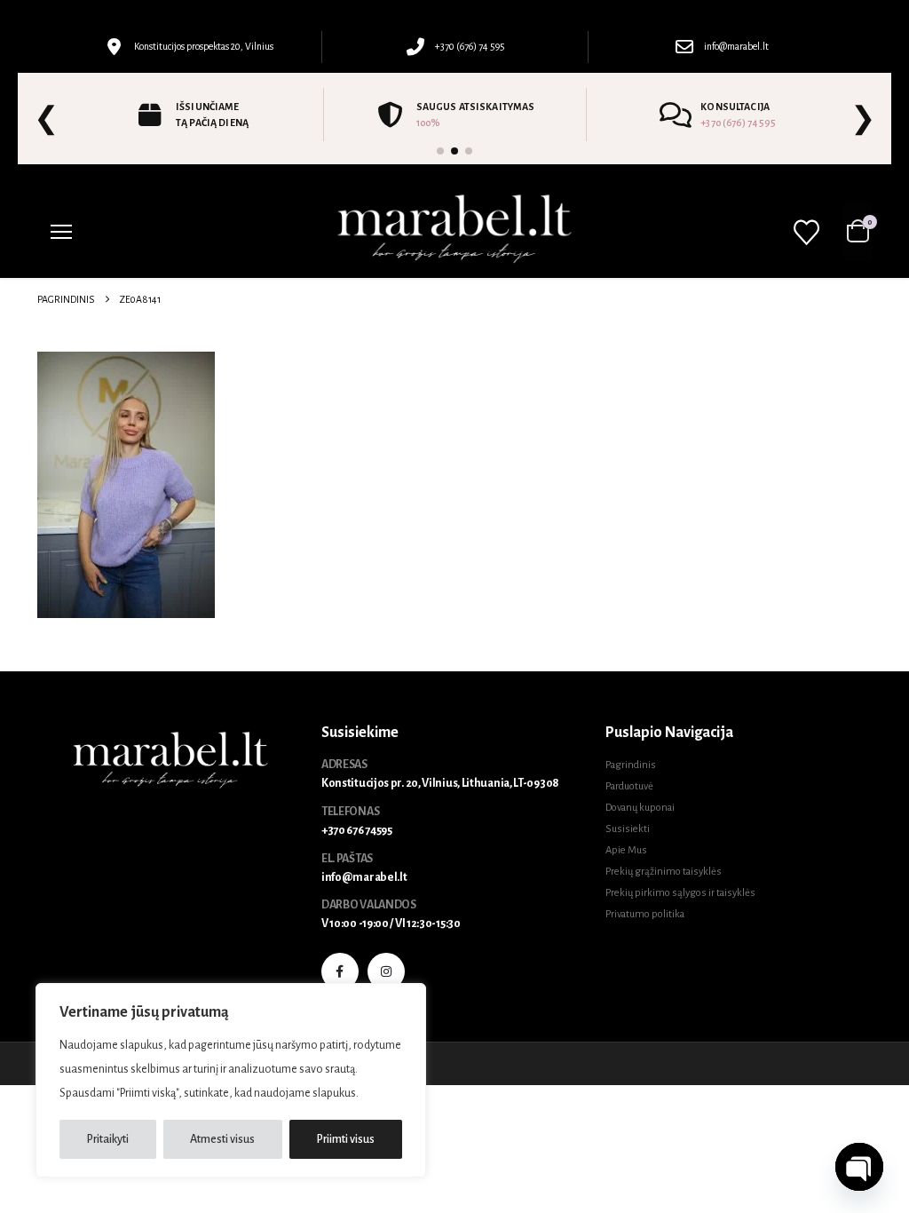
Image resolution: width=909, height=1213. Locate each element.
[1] (440, 151)
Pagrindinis (630, 765)
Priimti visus (346, 1139)
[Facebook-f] (340, 971)
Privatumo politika (644, 914)
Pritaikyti (108, 1139)
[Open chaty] (859, 1167)
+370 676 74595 (356, 830)
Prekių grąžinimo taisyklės (663, 871)
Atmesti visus (222, 1139)
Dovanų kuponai (640, 807)
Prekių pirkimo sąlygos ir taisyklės (680, 893)
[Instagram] (386, 971)
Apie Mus (626, 850)
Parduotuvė (629, 786)
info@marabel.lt (364, 877)
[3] (468, 151)
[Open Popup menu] (61, 232)
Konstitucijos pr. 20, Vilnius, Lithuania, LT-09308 (440, 783)
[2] (454, 151)
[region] (231, 1080)
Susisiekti (627, 829)
